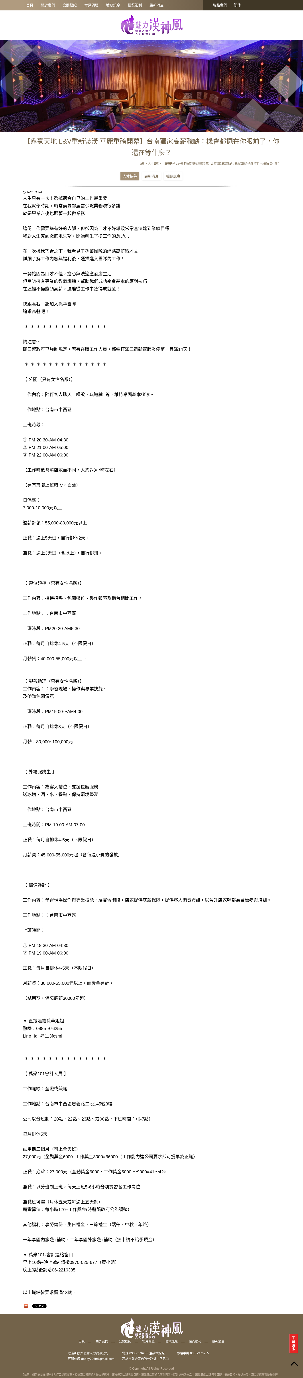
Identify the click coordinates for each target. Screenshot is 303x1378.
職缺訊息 (113, 5)
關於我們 (48, 5)
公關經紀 (70, 5)
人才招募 (130, 176)
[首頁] (151, 25)
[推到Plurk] (26, 1306)
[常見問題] (151, 83)
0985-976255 (199, 1353)
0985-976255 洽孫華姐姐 (147, 1353)
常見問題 (91, 5)
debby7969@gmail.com (97, 1358)
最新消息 (157, 5)
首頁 (29, 5)
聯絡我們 (220, 5)
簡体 (237, 5)
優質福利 (135, 5)
